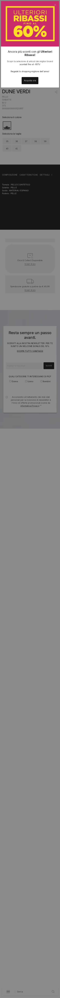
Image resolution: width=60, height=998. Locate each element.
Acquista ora (30, 80)
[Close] (55, 5)
